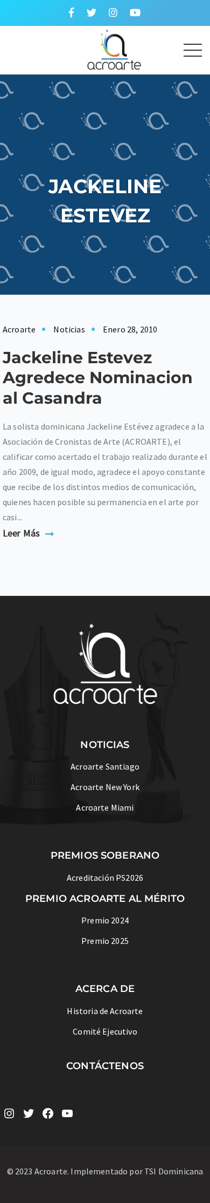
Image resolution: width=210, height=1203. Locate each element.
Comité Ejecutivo (105, 1031)
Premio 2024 (105, 920)
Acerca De (105, 989)
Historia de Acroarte (105, 1010)
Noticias (69, 329)
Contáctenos (105, 1066)
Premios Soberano (105, 855)
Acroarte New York (105, 786)
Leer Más (21, 533)
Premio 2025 (105, 940)
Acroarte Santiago (105, 766)
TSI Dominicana (173, 1171)
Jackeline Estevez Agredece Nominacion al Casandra (98, 378)
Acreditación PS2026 (105, 877)
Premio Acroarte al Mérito (105, 899)
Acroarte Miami (105, 807)
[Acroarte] (76, 48)
